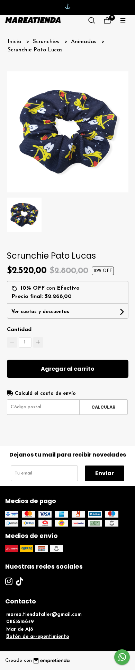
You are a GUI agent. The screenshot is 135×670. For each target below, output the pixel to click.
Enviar (104, 473)
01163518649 (20, 621)
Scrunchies (47, 41)
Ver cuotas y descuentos (40, 311)
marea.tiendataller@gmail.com (44, 614)
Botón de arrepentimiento (37, 636)
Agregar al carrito (67, 369)
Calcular (103, 407)
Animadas (84, 41)
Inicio (15, 41)
